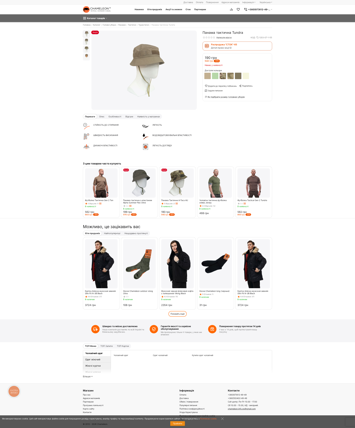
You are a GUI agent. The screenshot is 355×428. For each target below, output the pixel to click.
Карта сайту (88, 409)
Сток (188, 9)
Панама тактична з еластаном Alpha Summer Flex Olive (137, 201)
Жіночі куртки (93, 365)
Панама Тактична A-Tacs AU (174, 200)
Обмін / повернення (188, 401)
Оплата (199, 2)
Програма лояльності (93, 405)
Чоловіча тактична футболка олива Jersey (213, 201)
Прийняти (177, 423)
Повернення (212, 2)
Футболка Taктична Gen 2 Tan (99, 200)
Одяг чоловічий (160, 355)
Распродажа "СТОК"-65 (224, 44)
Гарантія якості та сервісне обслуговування (176, 327)
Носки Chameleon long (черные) (214, 291)
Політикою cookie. (208, 418)
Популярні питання (188, 405)
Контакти (87, 412)
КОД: (253, 37)
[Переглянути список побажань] (238, 9)
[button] (246, 86)
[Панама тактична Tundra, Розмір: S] (144, 70)
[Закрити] (222, 419)
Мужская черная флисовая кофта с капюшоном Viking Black (177, 292)
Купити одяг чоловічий (202, 355)
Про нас (87, 395)
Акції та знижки (174, 9)
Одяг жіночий (92, 359)
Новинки (139, 9)
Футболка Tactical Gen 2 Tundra (252, 200)
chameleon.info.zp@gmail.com (242, 409)
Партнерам (200, 9)
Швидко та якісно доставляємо (120, 326)
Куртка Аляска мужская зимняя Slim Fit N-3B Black (100, 292)
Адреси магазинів (230, 2)
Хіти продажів (154, 9)
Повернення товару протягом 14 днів (240, 326)
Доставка (188, 2)
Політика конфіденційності (191, 409)
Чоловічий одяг (94, 353)
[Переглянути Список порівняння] (231, 9)
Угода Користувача (188, 412)
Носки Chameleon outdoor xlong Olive (138, 292)
